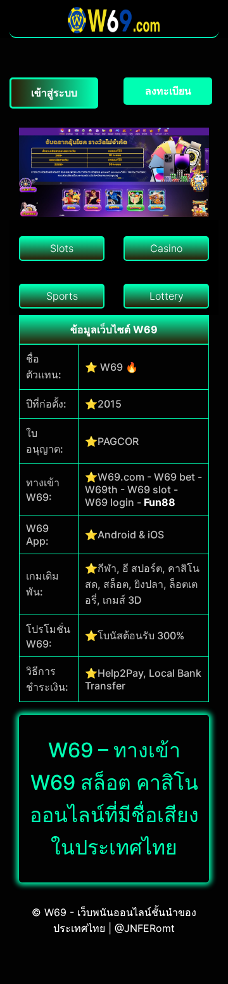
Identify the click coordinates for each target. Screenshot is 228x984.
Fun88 (159, 502)
